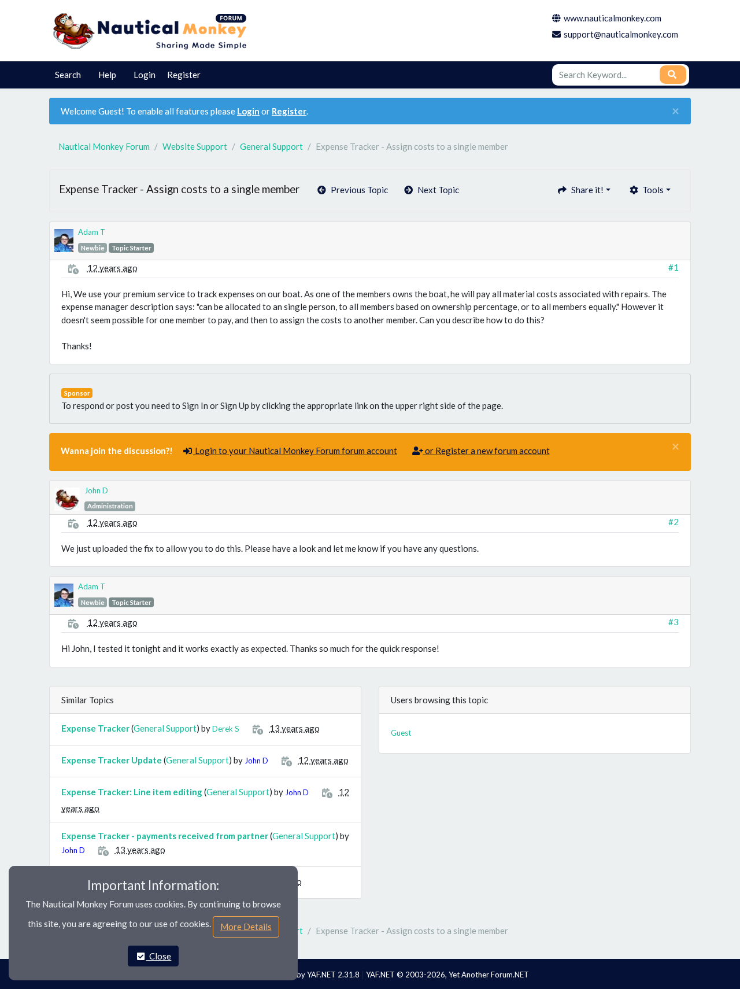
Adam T (91, 232)
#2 (673, 521)
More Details (246, 926)
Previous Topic (357, 189)
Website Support (194, 146)
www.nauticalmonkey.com (612, 18)
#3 (673, 622)
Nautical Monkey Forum (104, 146)
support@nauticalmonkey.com (621, 34)
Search (68, 74)
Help (107, 74)
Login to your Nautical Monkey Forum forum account (295, 450)
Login (145, 74)
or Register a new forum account (486, 450)
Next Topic (436, 189)
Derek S (225, 728)
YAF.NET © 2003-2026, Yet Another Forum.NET (447, 974)
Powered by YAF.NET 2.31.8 (312, 974)
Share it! (586, 189)
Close (158, 956)
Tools (651, 189)
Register (184, 74)
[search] (673, 74)
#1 (673, 267)
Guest (401, 732)
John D (96, 490)
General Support (271, 146)
